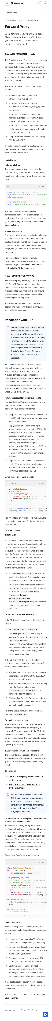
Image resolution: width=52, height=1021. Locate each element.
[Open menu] (7, 3)
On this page (11, 12)
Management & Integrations (15, 20)
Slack (13, 354)
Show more (27, 916)
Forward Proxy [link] (33, 20)
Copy (42, 186)
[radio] (21, 1010)
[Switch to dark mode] (45, 3)
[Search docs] (40, 3)
